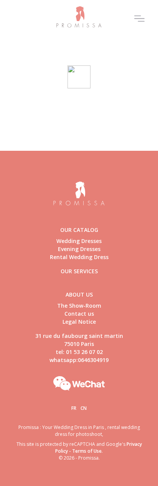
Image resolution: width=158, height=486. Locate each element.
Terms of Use (87, 451)
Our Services (79, 271)
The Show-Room (79, 305)
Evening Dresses (79, 249)
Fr (73, 408)
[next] (147, 51)
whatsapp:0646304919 (79, 360)
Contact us (79, 313)
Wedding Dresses (79, 241)
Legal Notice (79, 321)
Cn (84, 408)
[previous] (10, 51)
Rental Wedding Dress (79, 257)
